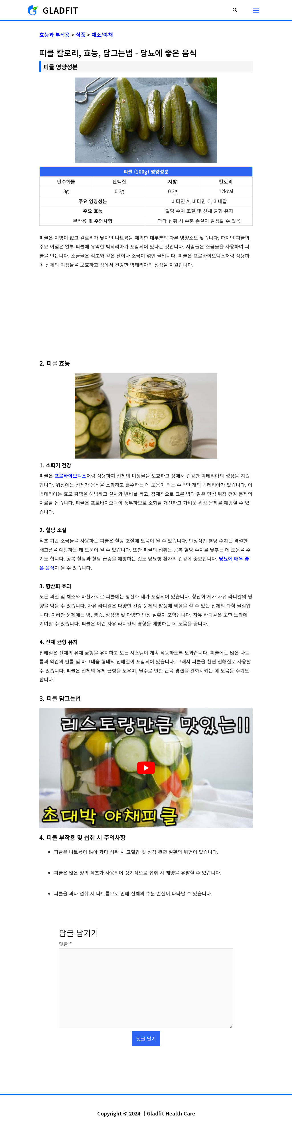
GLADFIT (60, 10)
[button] (235, 10)
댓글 (65, 943)
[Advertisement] (146, 317)
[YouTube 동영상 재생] (146, 768)
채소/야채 (102, 34)
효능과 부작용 (54, 34)
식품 (81, 34)
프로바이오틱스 (70, 475)
